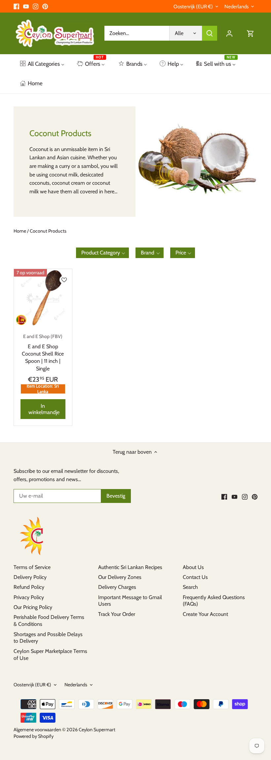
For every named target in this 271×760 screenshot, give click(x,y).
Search (190, 587)
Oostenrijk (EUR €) (193, 7)
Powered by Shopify (34, 736)
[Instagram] (35, 6)
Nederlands (236, 7)
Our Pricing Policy (33, 607)
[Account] (229, 33)
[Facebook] (16, 6)
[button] (103, 253)
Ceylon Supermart (97, 730)
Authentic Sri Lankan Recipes (130, 567)
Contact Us (195, 577)
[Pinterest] (45, 6)
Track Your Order (116, 614)
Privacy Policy (29, 597)
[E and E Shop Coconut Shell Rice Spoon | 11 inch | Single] (43, 298)
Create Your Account (205, 614)
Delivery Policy (30, 577)
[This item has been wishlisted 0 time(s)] (64, 280)
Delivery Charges (117, 587)
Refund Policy (29, 587)
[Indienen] (209, 33)
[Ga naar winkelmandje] (250, 33)
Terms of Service (32, 567)
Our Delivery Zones (119, 577)
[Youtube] (26, 6)
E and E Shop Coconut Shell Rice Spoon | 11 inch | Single (43, 352)
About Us (193, 567)
